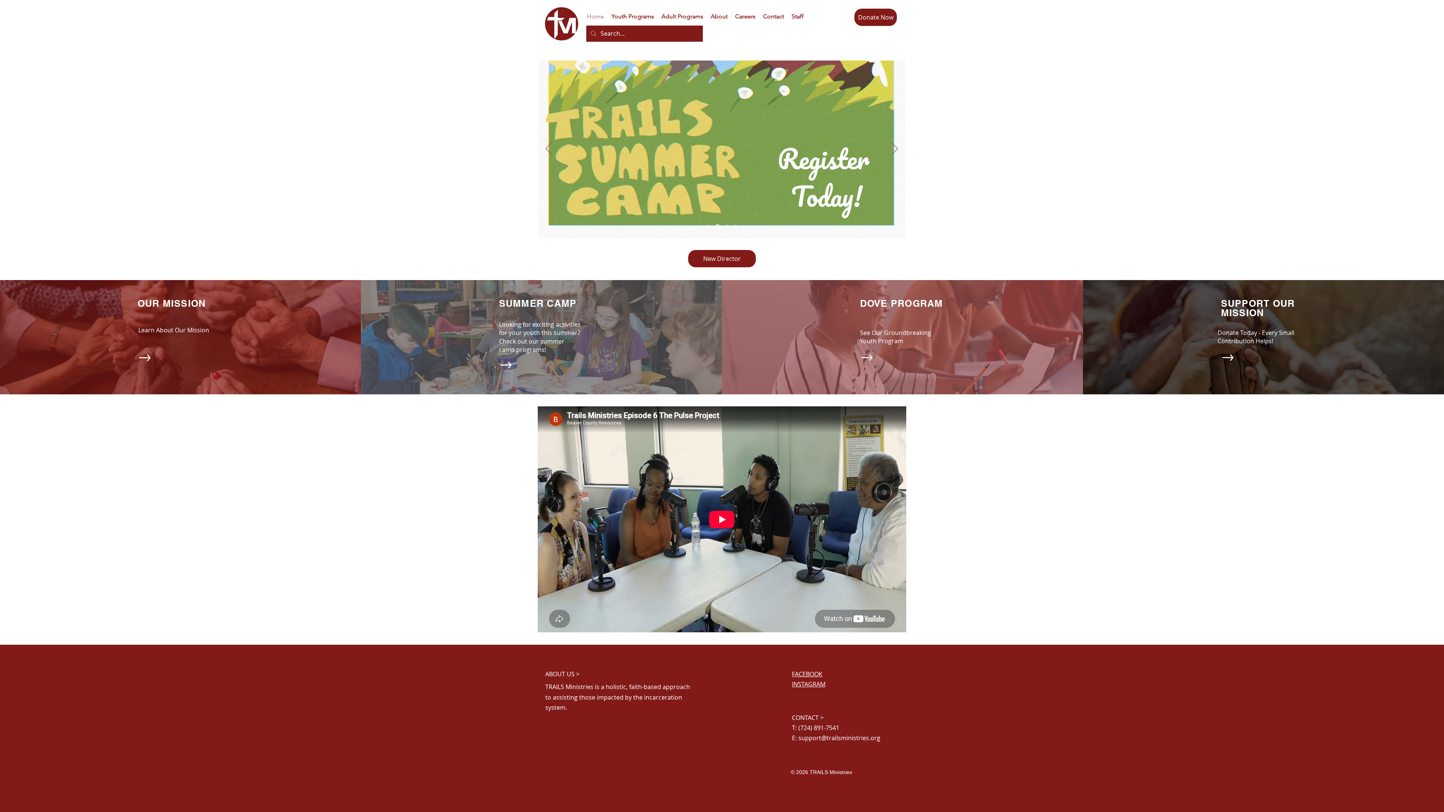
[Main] (708, 226)
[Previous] (549, 149)
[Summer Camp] (717, 226)
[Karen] (735, 226)
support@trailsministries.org (839, 738)
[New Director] (726, 226)
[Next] (894, 149)
